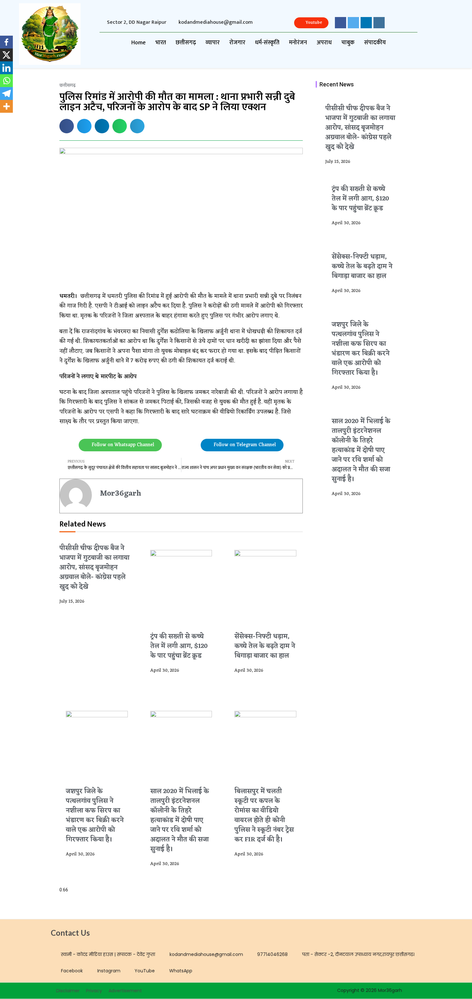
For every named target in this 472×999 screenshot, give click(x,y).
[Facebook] (6, 42)
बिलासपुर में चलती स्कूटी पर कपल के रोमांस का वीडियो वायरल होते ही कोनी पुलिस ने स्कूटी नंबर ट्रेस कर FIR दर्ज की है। (264, 815)
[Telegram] (6, 93)
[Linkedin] (6, 67)
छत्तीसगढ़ (186, 43)
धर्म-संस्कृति (267, 43)
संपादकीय (375, 43)
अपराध (324, 43)
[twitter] (353, 22)
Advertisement (125, 990)
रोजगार (237, 43)
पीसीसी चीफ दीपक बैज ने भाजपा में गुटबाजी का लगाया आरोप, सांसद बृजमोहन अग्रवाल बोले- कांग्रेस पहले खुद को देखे (94, 568)
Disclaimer (68, 990)
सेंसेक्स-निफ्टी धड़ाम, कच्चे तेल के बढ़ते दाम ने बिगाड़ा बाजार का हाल (264, 646)
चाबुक (347, 43)
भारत (160, 43)
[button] (66, 126)
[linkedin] (366, 22)
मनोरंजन (298, 43)
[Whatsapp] (6, 80)
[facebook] (340, 22)
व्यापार (212, 43)
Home (138, 43)
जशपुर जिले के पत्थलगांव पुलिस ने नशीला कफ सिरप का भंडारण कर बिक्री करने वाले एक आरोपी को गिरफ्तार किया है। (95, 815)
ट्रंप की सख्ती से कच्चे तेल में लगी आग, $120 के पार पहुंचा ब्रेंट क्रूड (179, 646)
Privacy (94, 990)
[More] (6, 106)
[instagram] (379, 22)
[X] (6, 55)
